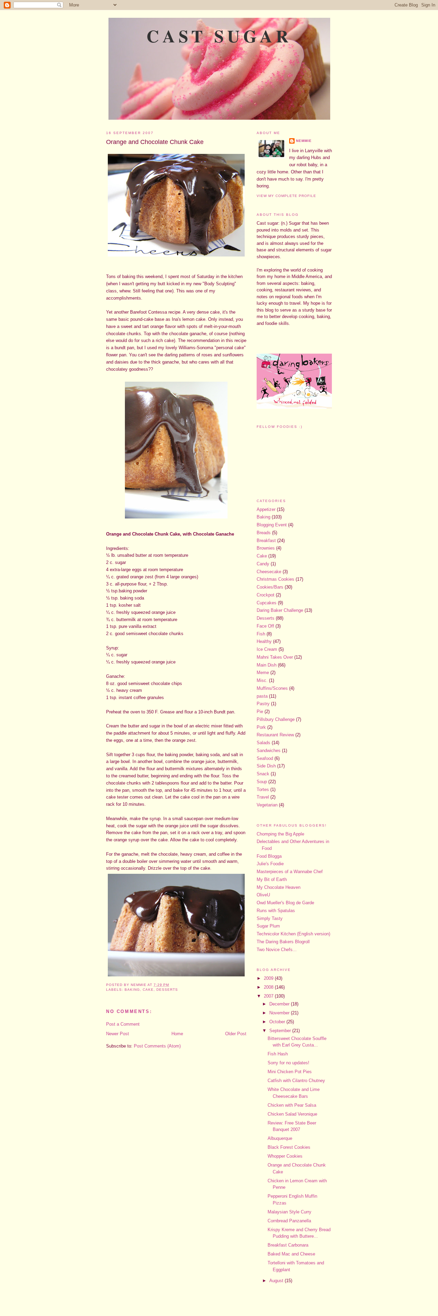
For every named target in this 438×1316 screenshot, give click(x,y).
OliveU (263, 894)
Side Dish (266, 765)
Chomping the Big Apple (280, 834)
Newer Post (117, 1033)
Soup (262, 781)
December (280, 1003)
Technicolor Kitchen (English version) (293, 933)
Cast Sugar (219, 35)
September (280, 1030)
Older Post (235, 1033)
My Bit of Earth (272, 879)
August (277, 1280)
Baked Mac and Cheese (291, 1253)
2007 (269, 996)
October (277, 1021)
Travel (263, 797)
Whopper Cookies (285, 1156)
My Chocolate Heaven (278, 887)
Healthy (264, 641)
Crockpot (265, 594)
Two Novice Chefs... (277, 949)
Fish (261, 633)
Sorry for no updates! (288, 1062)
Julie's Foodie (270, 863)
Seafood (265, 758)
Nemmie (304, 141)
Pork (261, 727)
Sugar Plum (268, 926)
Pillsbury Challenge (276, 719)
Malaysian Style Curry (289, 1211)
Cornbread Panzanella (289, 1220)
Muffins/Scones (272, 688)
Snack (263, 773)
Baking (132, 989)
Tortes (263, 789)
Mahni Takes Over (275, 657)
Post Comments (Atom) (157, 1046)
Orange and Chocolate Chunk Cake (155, 142)
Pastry (263, 703)
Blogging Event (272, 524)
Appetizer (266, 509)
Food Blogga (269, 856)
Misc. (262, 680)
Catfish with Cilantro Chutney (296, 1080)
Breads (264, 532)
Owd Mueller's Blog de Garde (285, 902)
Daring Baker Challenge (280, 610)
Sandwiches (269, 750)
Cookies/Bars (270, 587)
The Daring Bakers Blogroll (283, 941)
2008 (269, 987)
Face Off (265, 626)
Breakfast (266, 540)
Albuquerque (280, 1138)
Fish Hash (278, 1053)
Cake (148, 989)
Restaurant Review (275, 734)
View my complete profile (286, 196)
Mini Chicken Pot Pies (290, 1071)
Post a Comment (123, 1024)
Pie (260, 711)
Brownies (266, 548)
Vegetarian (267, 804)
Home (177, 1033)
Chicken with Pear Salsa (292, 1105)
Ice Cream (267, 649)
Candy (263, 563)
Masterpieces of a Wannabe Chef (290, 871)
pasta (262, 696)
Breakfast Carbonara (288, 1245)
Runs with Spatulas (276, 910)
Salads (263, 742)
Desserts (167, 989)
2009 (269, 978)
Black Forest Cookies (289, 1147)
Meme (263, 672)
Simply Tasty (270, 918)
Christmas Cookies (275, 579)
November (280, 1012)
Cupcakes (266, 602)
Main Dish (266, 665)
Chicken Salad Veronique (292, 1114)
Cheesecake (269, 571)
